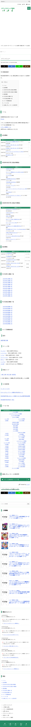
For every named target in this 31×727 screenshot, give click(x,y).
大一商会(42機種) (21, 452)
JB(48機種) (21, 434)
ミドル (2, 355)
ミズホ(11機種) (21, 420)
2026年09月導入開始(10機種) (9, 92)
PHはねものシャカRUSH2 (11, 209)
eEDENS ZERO (9, 168)
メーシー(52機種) (21, 418)
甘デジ (2, 359)
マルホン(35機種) (15, 417)
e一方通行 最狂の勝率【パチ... (7, 639)
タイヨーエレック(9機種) (21, 441)
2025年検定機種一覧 (7, 306)
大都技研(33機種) (15, 422)
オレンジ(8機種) (21, 463)
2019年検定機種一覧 (7, 318)
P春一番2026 (8, 192)
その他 (2, 364)
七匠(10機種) (15, 429)
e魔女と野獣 (8, 216)
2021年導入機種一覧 (7, 286)
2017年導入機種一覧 (7, 294)
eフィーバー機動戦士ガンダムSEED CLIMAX (15, 172)
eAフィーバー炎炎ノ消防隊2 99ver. (13, 219)
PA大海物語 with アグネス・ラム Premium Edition (16, 229)
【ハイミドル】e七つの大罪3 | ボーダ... (11, 634)
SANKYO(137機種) (21, 432)
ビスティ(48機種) (21, 435)
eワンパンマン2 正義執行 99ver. (12, 141)
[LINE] (19, 66)
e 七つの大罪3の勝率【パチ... (7, 628)
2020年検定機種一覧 (7, 316)
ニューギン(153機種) (22, 442)
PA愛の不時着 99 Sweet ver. (11, 232)
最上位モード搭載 (11, 396)
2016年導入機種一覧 (7, 295)
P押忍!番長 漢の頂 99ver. (11, 182)
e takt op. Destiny (9, 212)
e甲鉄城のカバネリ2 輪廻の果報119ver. (13, 226)
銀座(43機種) (21, 439)
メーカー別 (5, 103)
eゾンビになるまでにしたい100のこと (13, 195)
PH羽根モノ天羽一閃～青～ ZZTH (12, 148)
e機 (1, 340)
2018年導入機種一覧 (7, 292)
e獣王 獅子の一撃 (9, 155)
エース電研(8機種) (21, 466)
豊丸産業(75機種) (15, 424)
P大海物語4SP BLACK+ (11, 259)
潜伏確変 (3, 399)
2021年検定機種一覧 (7, 314)
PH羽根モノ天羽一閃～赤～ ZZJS (12, 145)
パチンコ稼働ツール (6, 127)
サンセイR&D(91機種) (15, 415)
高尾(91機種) (15, 425)
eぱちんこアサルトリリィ (11, 239)
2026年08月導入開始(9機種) (9, 89)
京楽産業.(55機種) (21, 449)
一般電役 (13, 374)
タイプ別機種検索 (7, 100)
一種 (2, 374)
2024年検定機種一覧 (7, 308)
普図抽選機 (27, 396)
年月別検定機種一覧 (7, 98)
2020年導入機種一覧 (7, 288)
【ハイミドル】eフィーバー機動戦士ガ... (11, 668)
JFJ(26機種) (21, 461)
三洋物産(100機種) (21, 446)
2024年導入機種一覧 (7, 280)
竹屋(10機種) (15, 427)
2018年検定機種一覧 (7, 319)
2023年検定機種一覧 (7, 310)
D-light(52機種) (22, 454)
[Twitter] (4, 66)
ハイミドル (3, 353)
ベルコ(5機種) (15, 430)
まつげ (28, 484)
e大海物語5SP (9, 253)
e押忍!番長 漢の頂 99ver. (11, 178)
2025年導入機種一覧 (7, 278)
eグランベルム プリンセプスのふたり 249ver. (15, 151)
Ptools (2, 119)
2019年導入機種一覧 (7, 290)
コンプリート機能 (10, 392)
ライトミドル (4, 357)
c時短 (16, 392)
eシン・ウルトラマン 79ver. (11, 222)
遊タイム (20, 392)
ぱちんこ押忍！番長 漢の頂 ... (7, 650)
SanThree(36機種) (21, 447)
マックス (3, 351)
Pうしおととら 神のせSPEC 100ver (13, 236)
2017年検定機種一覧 (7, 321)
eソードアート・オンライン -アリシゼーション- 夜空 (16, 188)
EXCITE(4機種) (22, 444)
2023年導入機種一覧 (7, 282)
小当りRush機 (20, 396)
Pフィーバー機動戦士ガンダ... (7, 616)
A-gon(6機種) (15, 412)
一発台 (12, 399)
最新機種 (5, 94)
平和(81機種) (21, 456)
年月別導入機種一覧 (7, 96)
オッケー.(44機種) (21, 451)
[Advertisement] (15, 28)
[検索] (29, 1)
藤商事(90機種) (22, 459)
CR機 (6, 340)
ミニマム (3, 362)
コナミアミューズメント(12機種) (15, 413)
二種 (4, 374)
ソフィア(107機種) (21, 464)
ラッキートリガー (5, 388)
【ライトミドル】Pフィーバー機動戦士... (11, 623)
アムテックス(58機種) (21, 458)
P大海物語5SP (9, 256)
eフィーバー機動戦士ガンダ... (7, 662)
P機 (4, 340)
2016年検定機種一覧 (7, 323)
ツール (4, 85)
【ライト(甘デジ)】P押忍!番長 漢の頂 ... (11, 657)
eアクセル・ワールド (10, 185)
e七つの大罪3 (9, 175)
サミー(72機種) (22, 437)
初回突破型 (3, 396)
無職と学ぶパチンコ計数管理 (9, 105)
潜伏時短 (8, 399)
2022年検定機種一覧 (7, 312)
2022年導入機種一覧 (7, 284)
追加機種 (4, 87)
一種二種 (8, 374)
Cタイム (3, 392)
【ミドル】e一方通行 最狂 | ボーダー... (10, 646)
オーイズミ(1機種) (15, 468)
